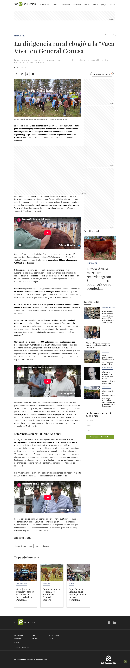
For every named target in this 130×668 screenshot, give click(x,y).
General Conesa (19, 36)
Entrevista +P (105, 351)
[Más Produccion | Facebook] (111, 5)
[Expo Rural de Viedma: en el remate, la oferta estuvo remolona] (78, 572)
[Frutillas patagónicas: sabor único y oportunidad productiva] (92, 356)
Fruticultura (44, 4)
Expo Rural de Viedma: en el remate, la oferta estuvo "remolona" (77, 594)
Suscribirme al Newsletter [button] (99, 437)
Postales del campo (107, 368)
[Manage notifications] (125, 661)
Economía (87, 4)
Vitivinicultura (65, 4)
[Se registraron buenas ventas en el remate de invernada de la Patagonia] (25, 572)
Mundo (95, 4)
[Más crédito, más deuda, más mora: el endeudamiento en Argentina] (92, 332)
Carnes (54, 4)
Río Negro (71, 584)
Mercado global (106, 387)
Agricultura (77, 4)
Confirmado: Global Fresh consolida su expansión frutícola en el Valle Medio (108, 317)
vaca (37, 546)
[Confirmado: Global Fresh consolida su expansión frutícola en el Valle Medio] (92, 313)
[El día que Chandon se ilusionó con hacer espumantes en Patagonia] (92, 373)
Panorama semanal (91, 338)
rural (30, 546)
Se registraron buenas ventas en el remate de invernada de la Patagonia (25, 594)
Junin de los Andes (21, 584)
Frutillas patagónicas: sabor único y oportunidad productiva (108, 359)
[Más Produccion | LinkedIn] (114, 5)
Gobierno (46, 546)
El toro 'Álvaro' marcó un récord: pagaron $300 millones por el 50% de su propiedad (99, 279)
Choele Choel (46, 584)
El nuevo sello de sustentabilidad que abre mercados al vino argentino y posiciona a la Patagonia (108, 399)
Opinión (16, 642)
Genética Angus (92, 263)
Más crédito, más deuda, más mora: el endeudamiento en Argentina (98, 345)
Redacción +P (21, 68)
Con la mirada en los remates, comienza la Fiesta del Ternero (51, 594)
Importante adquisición (108, 307)
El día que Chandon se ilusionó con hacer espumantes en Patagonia (108, 377)
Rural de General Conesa (49, 126)
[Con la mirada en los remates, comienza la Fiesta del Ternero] (52, 572)
